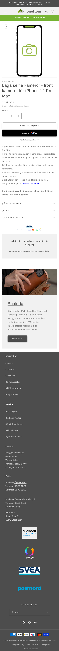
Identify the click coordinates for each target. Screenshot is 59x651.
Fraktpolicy (45, 645)
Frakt (14, 106)
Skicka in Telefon (13, 418)
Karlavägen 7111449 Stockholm (13, 516)
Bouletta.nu (17, 338)
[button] (5, 11)
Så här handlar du (14, 424)
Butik (8, 476)
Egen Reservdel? (13, 436)
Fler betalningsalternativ (29, 140)
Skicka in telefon (31, 183)
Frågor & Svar (12, 394)
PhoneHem (13, 640)
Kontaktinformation (31, 649)
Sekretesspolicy (12, 382)
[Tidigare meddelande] (5, 4)
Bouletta (15, 303)
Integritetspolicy (18, 645)
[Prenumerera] (47, 612)
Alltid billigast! (12, 430)
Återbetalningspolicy (48, 640)
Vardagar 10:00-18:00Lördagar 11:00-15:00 (15, 486)
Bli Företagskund (13, 388)
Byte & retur (11, 412)
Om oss (9, 363)
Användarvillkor (33, 645)
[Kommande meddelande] (54, 4)
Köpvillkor (10, 369)
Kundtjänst (10, 376)
